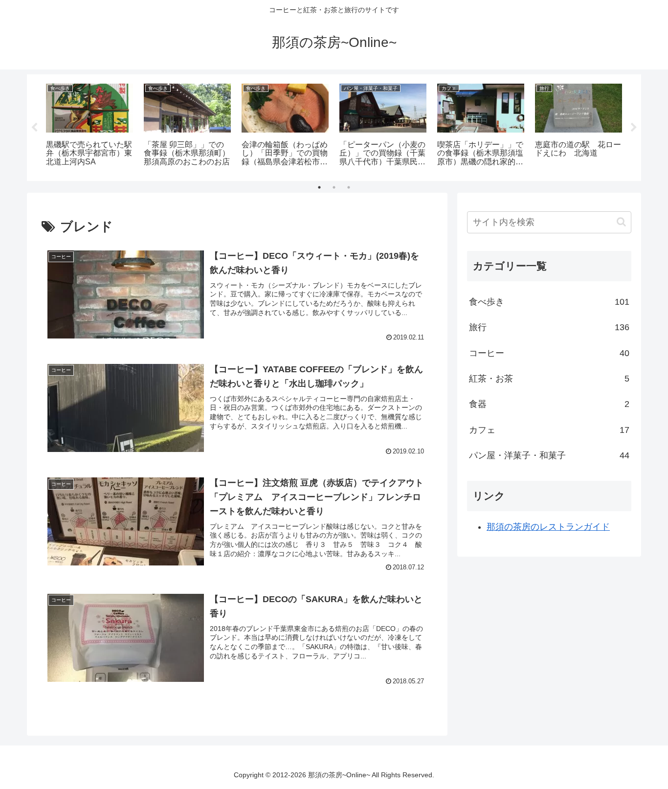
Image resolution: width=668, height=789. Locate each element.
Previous (34, 128)
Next (634, 128)
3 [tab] (349, 187)
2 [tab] (334, 187)
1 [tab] (319, 187)
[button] (621, 221)
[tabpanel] (89, 126)
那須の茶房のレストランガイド (548, 527)
